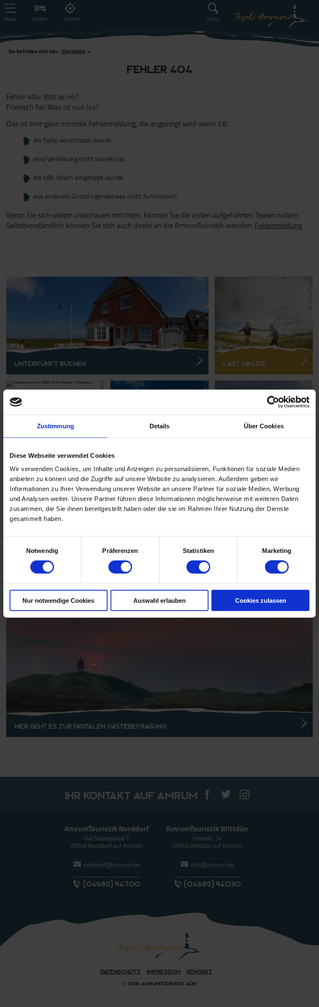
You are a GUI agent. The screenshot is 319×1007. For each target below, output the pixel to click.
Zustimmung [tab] (55, 426)
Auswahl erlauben (159, 600)
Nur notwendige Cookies (58, 600)
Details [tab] (160, 426)
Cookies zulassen (260, 600)
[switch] (120, 567)
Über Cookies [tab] (264, 426)
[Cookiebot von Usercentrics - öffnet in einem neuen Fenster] (273, 402)
